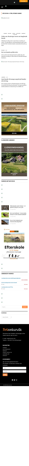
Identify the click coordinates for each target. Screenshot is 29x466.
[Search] (27, 7)
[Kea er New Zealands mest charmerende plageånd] (5, 222)
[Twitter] (14, 380)
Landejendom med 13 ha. (7, 287)
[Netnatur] (14, 7)
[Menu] (2, 7)
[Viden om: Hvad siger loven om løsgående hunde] (14, 24)
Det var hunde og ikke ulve (9, 52)
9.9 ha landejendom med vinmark (9, 282)
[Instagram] (16, 380)
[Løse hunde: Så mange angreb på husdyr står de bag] (14, 68)
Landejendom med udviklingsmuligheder (11, 278)
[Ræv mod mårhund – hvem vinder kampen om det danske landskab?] (5, 214)
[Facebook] (12, 380)
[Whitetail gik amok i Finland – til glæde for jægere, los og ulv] (5, 207)
